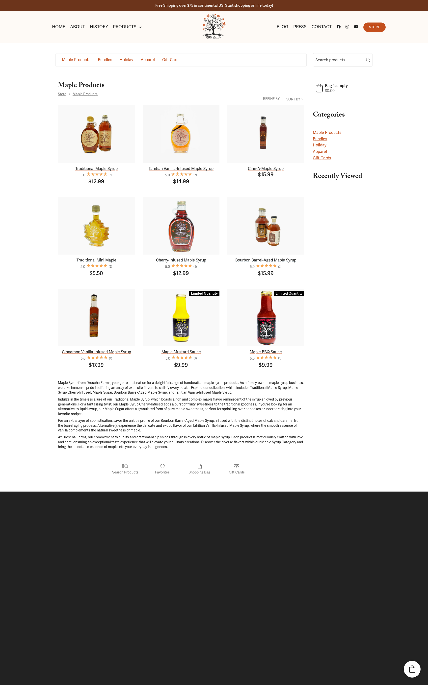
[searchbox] (343, 60)
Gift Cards (237, 472)
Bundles (320, 139)
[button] (331, 88)
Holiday (319, 145)
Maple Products (85, 94)
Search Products (125, 472)
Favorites (162, 472)
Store (62, 94)
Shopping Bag (199, 472)
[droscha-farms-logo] (214, 15)
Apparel (320, 151)
